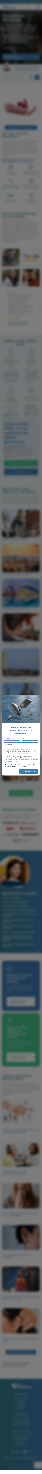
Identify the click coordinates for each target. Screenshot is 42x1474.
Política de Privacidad (21, 766)
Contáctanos (27, 771)
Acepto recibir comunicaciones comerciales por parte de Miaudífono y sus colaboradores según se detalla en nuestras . (21, 751)
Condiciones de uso (24, 753)
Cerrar (37, 697)
